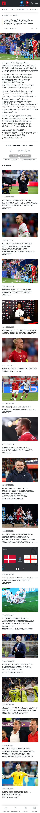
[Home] (4, 3)
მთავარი (5, 15)
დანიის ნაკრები (11, 160)
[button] (8, 9)
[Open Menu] (36, 3)
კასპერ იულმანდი (28, 160)
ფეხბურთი (25, 156)
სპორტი (15, 15)
